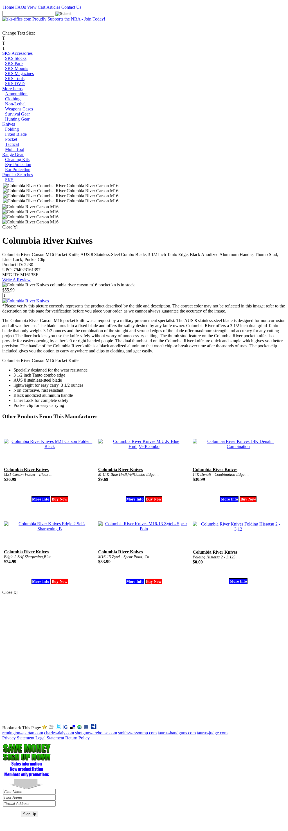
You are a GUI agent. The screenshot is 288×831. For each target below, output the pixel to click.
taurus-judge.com (212, 732)
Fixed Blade (16, 134)
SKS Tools (14, 78)
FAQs (20, 7)
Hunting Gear (17, 119)
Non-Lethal (15, 103)
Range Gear (13, 154)
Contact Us (71, 7)
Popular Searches (17, 174)
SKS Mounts (16, 68)
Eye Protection (18, 164)
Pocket (11, 139)
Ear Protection (17, 169)
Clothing (13, 98)
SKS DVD (15, 83)
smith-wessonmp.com (137, 732)
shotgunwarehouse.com (96, 732)
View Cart (36, 7)
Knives (8, 124)
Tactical (12, 144)
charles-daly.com (59, 732)
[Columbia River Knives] (25, 300)
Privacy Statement (18, 737)
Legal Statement (49, 737)
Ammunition (16, 93)
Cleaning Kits (17, 159)
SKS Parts (14, 63)
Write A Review (16, 279)
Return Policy (77, 737)
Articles (53, 7)
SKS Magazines (19, 73)
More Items (12, 88)
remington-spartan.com (22, 732)
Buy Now (59, 499)
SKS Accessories (17, 53)
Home (8, 7)
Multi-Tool (14, 149)
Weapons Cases (19, 109)
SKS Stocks (15, 58)
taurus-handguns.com (177, 732)
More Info (40, 499)
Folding (12, 129)
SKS (9, 179)
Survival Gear (17, 114)
